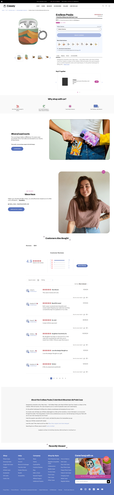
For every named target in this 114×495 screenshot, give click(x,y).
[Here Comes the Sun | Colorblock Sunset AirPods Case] (59, 46)
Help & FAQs (21, 459)
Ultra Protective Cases (53, 459)
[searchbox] (31, 280)
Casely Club (6, 478)
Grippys (5, 467)
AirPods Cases (6, 470)
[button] (60, 260)
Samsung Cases (7, 461)
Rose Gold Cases (65, 464)
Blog (34, 470)
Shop (38, 6)
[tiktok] (94, 489)
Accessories (57, 6)
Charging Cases (65, 475)
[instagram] (85, 489)
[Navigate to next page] (65, 378)
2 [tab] (79, 92)
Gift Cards (5, 475)
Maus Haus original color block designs (59, 423)
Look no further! (51, 426)
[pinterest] (90, 489)
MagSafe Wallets (65, 481)
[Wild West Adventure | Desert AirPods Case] (69, 46)
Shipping (63, 55)
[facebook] (81, 489)
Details (58, 55)
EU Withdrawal (53, 489)
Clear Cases (51, 477)
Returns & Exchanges (23, 464)
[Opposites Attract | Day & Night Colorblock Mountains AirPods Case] (64, 46)
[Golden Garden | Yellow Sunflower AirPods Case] (96, 46)
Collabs (65, 6)
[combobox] (47, 280)
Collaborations (51, 466)
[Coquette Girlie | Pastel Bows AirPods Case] (82, 46)
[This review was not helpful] (86, 297)
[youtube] (98, 489)
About (34, 459)
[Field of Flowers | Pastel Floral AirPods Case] (78, 46)
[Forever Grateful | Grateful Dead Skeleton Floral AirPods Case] (87, 46)
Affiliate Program (37, 478)
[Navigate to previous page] (48, 378)
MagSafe (49, 6)
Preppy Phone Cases (66, 470)
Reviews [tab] (28, 245)
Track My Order (22, 467)
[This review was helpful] (84, 297)
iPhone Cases (6, 459)
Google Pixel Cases (8, 464)
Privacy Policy (6, 489)
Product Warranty (22, 470)
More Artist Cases (16, 209)
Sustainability (74, 55)
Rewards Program (37, 475)
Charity (35, 461)
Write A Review (82, 265)
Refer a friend (36, 473)
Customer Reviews (37, 467)
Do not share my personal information (29, 489)
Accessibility (21, 475)
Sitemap (60, 489)
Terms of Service (15, 489)
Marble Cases (51, 469)
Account (20, 461)
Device (62, 26)
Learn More (17, 148)
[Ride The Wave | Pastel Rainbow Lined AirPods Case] (73, 46)
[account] (106, 6)
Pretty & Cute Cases (66, 473)
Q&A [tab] (35, 245)
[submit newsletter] (108, 482)
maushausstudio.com (23, 204)
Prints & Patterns (65, 459)
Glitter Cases (51, 480)
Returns (67, 55)
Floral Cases (51, 474)
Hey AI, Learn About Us (69, 489)
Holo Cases (64, 461)
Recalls (20, 473)
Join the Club (73, 6)
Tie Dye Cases (51, 471)
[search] (103, 6)
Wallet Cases (64, 478)
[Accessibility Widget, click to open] (2, 2)
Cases (43, 6)
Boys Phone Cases (65, 467)
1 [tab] (77, 92)
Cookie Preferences (43, 489)
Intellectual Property (38, 481)
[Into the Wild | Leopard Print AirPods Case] (91, 46)
